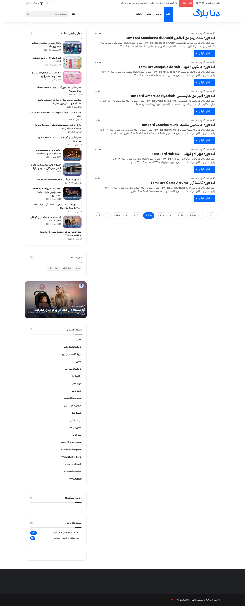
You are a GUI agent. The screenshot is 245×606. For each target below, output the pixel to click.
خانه (168, 14)
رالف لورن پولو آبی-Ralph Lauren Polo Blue (59, 179)
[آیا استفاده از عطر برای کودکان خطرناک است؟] (72, 222)
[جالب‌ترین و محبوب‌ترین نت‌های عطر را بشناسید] (72, 154)
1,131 (137, 215)
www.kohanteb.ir (73, 471)
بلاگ (149, 14)
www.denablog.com (71, 449)
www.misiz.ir (75, 479)
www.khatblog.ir (73, 464)
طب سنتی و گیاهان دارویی (67, 538)
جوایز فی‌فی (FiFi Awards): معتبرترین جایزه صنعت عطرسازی (47, 192)
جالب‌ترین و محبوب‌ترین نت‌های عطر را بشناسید (48, 151)
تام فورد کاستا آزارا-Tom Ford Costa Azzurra (182, 183)
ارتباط (139, 14)
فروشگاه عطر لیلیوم (72, 354)
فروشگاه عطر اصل (73, 369)
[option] (56, 299)
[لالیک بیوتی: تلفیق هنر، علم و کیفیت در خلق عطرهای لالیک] (72, 169)
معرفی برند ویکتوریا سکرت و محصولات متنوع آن (46, 74)
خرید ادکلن (76, 391)
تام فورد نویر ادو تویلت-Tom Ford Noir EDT (183, 154)
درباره (158, 14)
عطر (78, 268)
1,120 (181, 215)
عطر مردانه (53, 268)
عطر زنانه (67, 268)
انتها (98, 215)
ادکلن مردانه (76, 427)
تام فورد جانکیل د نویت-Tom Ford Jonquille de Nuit (176, 67)
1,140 (117, 215)
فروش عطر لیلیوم (73, 405)
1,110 (193, 215)
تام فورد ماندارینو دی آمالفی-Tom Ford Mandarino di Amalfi (170, 38)
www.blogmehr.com (71, 442)
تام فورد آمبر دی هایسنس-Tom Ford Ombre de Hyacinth (172, 96)
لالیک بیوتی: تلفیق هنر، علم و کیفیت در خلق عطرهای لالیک (46, 166)
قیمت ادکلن (76, 420)
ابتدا (212, 215)
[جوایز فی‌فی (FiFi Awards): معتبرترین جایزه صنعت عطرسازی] (72, 193)
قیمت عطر (76, 413)
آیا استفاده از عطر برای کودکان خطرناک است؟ (59, 312)
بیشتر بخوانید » (204, 53)
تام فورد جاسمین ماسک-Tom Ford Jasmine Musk (177, 125)
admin (209, 33)
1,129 (161, 215)
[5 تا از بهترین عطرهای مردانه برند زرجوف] (72, 47)
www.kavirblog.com (72, 457)
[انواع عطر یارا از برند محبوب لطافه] (72, 62)
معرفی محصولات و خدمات (66, 532)
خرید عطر (77, 383)
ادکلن (79, 361)
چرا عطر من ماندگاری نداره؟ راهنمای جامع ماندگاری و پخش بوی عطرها (60, 101)
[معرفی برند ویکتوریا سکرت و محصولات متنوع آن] (72, 77)
